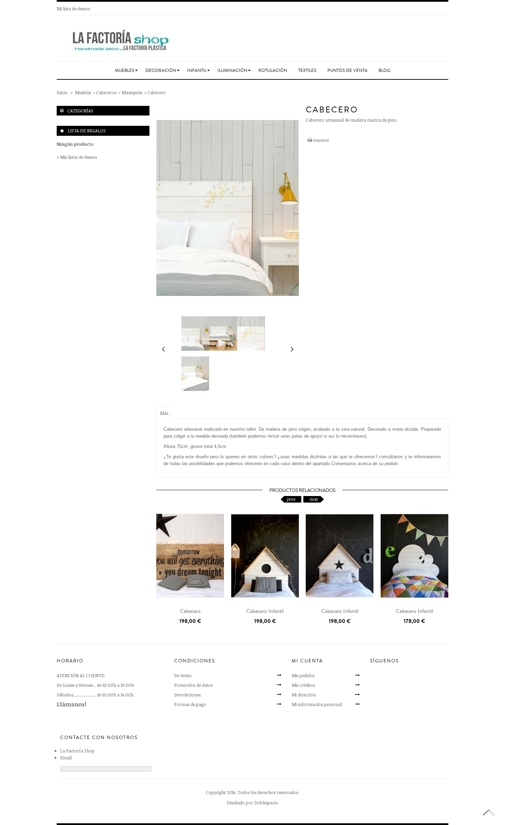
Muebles (83, 92)
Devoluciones (187, 695)
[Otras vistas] (163, 347)
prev (291, 499)
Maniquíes (132, 92)
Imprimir (321, 140)
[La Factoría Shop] (252, 39)
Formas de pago (190, 704)
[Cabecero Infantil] (265, 555)
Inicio (62, 92)
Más (164, 413)
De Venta (182, 675)
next (314, 499)
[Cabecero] (190, 555)
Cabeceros (106, 92)
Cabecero (190, 611)
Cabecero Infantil (264, 611)
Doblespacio (266, 803)
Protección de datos (193, 685)
